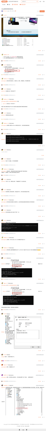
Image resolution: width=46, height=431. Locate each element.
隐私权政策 (27, 426)
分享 (40, 50)
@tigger (3, 331)
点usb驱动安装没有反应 (12, 101)
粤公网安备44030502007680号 (36, 424)
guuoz (6, 364)
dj (5, 15)
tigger (6, 283)
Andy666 (6, 385)
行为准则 (18, 426)
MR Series (5, 10)
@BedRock (9, 133)
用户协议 (22, 426)
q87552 (6, 375)
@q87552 (11, 385)
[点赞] (42, 51)
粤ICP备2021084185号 (24, 424)
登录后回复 (42, 11)
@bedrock (3, 91)
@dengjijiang (12, 78)
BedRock (6, 54)
